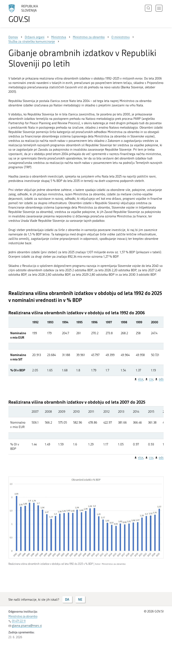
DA (67, 599)
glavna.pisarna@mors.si (27, 626)
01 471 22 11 (19, 621)
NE (80, 599)
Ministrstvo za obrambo (22, 616)
